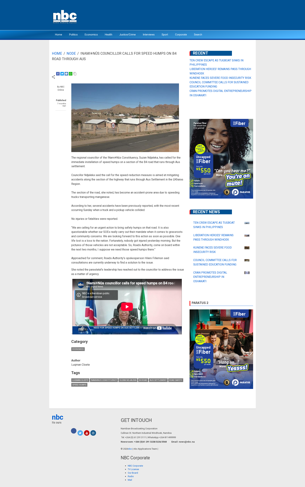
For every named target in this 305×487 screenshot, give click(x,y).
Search (198, 34)
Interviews (149, 34)
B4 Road (143, 380)
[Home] (65, 16)
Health (108, 34)
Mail (130, 480)
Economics (91, 34)
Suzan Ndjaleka (127, 380)
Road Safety (175, 380)
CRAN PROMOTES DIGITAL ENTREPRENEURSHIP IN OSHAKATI (210, 277)
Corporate (181, 34)
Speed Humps (79, 385)
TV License (133, 469)
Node (71, 53)
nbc (57, 417)
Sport (165, 34)
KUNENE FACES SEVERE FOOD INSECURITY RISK (220, 78)
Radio (131, 476)
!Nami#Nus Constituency (104, 380)
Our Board (133, 472)
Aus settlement (158, 380)
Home (58, 34)
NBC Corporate (135, 465)
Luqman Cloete (80, 380)
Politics (73, 34)
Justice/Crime (127, 34)
